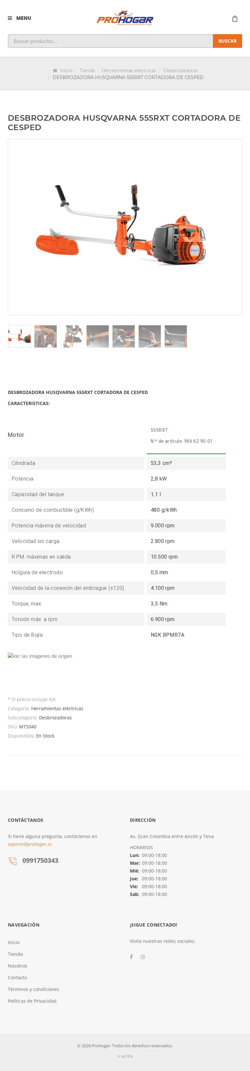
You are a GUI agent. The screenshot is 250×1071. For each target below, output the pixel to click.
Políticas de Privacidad (32, 1001)
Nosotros (17, 966)
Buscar (227, 41)
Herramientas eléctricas (129, 71)
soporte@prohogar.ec (30, 844)
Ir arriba (125, 1056)
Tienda (87, 71)
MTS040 (27, 727)
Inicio (66, 71)
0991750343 (40, 860)
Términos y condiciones (33, 989)
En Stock (45, 736)
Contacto (17, 977)
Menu (23, 18)
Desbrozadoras (180, 71)
